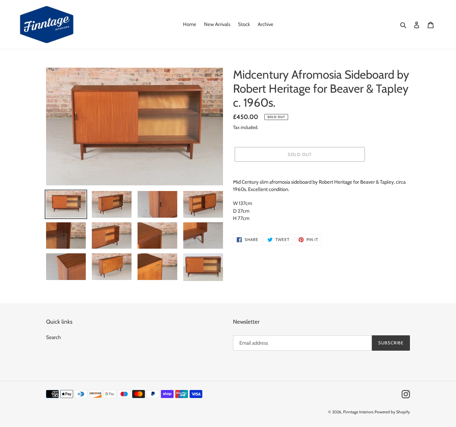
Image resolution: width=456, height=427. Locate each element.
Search (53, 337)
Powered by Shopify (392, 411)
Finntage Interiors (358, 411)
